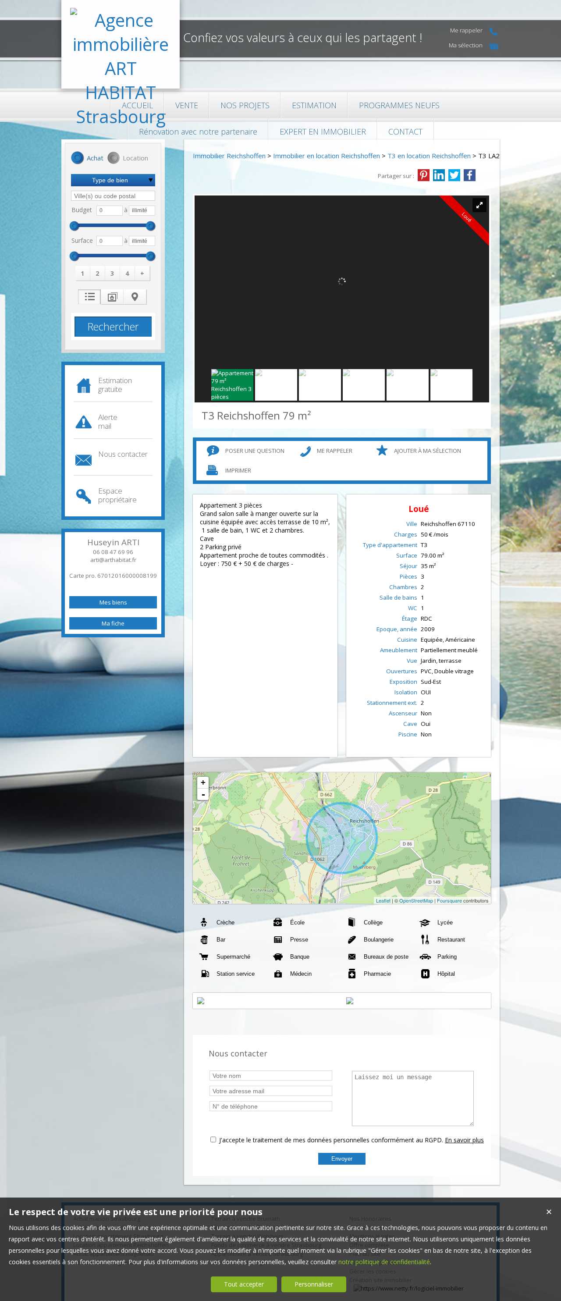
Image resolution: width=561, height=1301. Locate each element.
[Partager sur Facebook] (470, 175)
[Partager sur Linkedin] (439, 175)
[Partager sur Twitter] (454, 175)
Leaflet (383, 900)
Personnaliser (314, 1284)
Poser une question (254, 451)
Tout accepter (244, 1284)
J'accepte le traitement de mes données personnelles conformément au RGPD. (331, 1140)
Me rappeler (334, 451)
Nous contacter (123, 454)
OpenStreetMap (416, 900)
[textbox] (113, 196)
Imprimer (238, 470)
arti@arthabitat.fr (113, 560)
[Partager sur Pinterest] (424, 175)
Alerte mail (107, 421)
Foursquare (449, 900)
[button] (87, 158)
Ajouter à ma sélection (427, 451)
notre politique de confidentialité (384, 1262)
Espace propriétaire (117, 495)
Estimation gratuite (115, 384)
